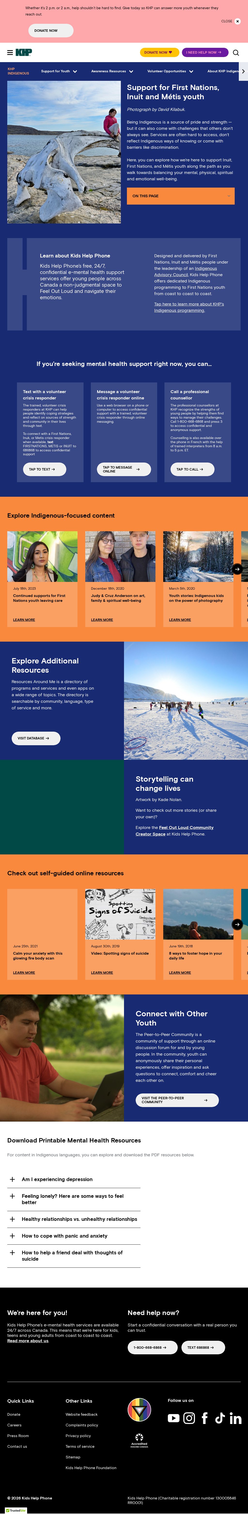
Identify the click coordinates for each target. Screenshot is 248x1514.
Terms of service (80, 1446)
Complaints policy (82, 1425)
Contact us (17, 1446)
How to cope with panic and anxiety (64, 1236)
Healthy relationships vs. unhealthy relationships (79, 1219)
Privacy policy (78, 1435)
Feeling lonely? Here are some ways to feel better (73, 1199)
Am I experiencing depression (57, 1179)
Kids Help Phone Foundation (91, 1467)
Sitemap (73, 1457)
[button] (159, 52)
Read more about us (27, 1340)
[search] (236, 52)
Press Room (18, 1435)
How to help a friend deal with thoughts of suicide (72, 1255)
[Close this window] (237, 21)
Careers (14, 1425)
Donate (13, 1414)
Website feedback (82, 1414)
